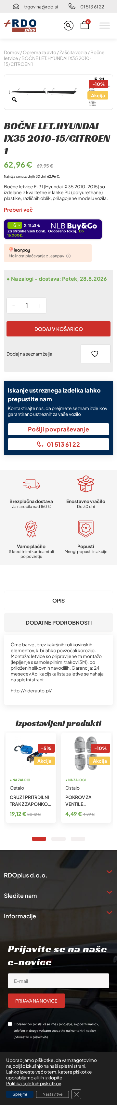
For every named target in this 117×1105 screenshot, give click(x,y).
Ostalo (17, 788)
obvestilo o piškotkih (31, 1037)
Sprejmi (20, 1094)
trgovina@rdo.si (41, 6)
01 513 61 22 (92, 6)
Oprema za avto (39, 52)
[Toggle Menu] (104, 25)
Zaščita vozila (73, 52)
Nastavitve (52, 1094)
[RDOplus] (20, 25)
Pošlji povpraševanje (58, 429)
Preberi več (18, 209)
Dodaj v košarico (58, 329)
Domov (12, 52)
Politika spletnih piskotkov (33, 1083)
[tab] (58, 600)
